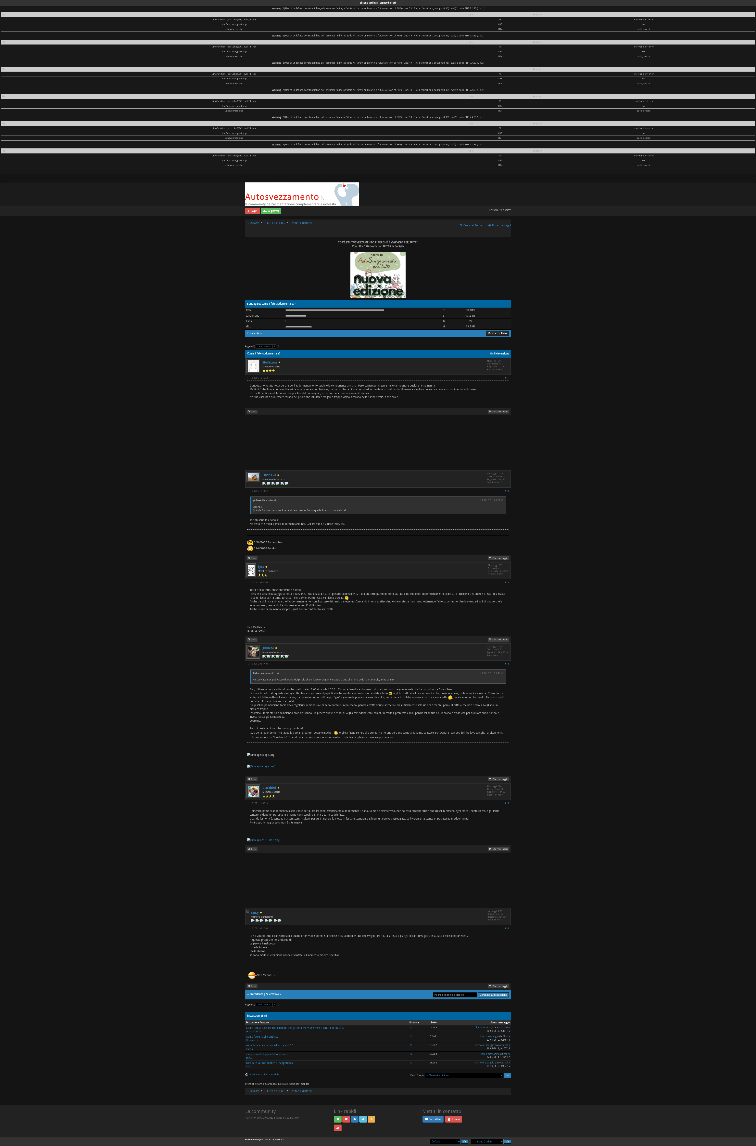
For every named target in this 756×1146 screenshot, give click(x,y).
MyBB (260, 1139)
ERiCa (249, 1057)
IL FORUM (253, 222)
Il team (455, 1119)
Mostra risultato (497, 333)
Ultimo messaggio (485, 1027)
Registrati (273, 211)
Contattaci (434, 1119)
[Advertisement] (363, 442)
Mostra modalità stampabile (264, 1074)
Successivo (272, 994)
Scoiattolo (504, 1027)
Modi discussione (499, 353)
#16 (507, 928)
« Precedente (264, 346)
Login (254, 211)
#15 (507, 803)
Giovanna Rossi (254, 1031)
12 (411, 1027)
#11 (507, 378)
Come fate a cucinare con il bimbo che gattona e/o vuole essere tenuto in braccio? (295, 1027)
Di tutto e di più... (274, 222)
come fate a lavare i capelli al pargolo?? (269, 1045)
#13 (507, 582)
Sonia (249, 1066)
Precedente (256, 994)
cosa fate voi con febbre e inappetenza (269, 1062)
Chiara (506, 1036)
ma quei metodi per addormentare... (267, 1054)
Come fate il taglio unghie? (262, 1036)
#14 (507, 664)
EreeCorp (279, 1139)
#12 (507, 491)
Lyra (261, 567)
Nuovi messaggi (501, 225)
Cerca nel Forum (472, 225)
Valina (249, 1049)
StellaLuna (269, 362)
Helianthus (252, 1040)
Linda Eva (269, 475)
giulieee (268, 648)
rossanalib (504, 1045)
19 (411, 1045)
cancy (255, 913)
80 (411, 1054)
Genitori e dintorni (301, 222)
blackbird (269, 788)
